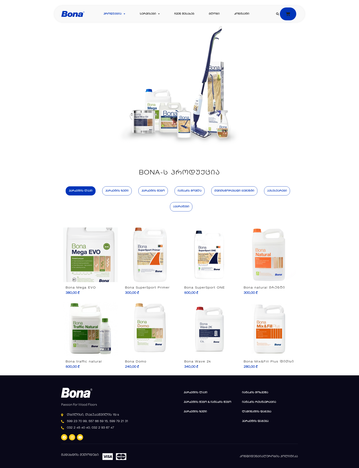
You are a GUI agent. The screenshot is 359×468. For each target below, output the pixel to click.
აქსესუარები (277, 191)
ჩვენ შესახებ (184, 14)
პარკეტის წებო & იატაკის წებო (207, 402)
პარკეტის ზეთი (117, 191)
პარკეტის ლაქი (80, 191)
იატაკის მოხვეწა (255, 392)
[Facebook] (64, 437)
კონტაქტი (241, 14)
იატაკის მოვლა (190, 191)
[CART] (288, 13)
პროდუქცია (112, 14)
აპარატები (181, 206)
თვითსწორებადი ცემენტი (234, 191)
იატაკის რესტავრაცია (259, 402)
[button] (277, 14)
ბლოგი (214, 14)
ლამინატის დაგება (256, 411)
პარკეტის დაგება (255, 421)
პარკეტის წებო (153, 191)
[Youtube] (80, 437)
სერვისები (148, 14)
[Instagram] (72, 437)
